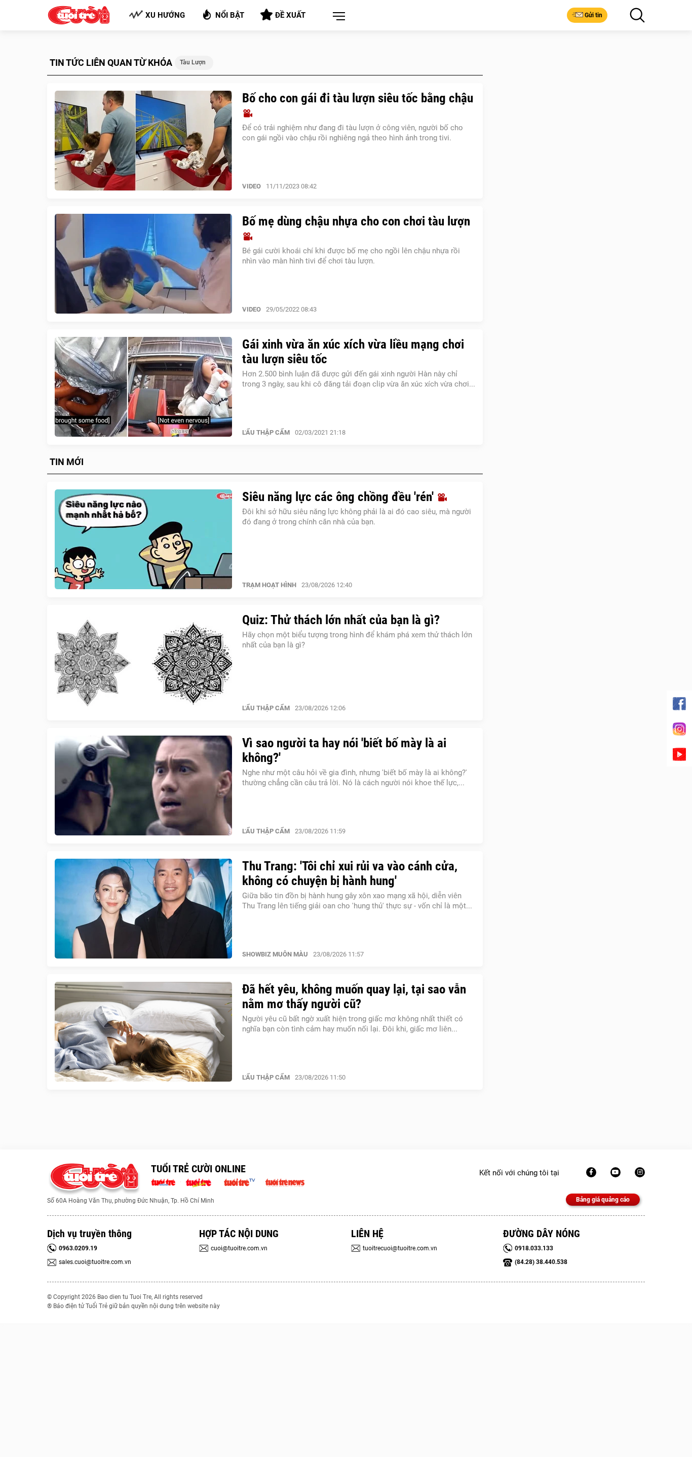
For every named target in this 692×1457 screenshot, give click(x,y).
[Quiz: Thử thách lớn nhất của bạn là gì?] (143, 662)
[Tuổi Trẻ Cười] (640, 1172)
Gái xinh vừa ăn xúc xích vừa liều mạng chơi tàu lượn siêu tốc (353, 351)
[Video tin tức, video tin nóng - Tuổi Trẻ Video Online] (243, 1181)
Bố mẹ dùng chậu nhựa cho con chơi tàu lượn (356, 221)
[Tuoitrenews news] (284, 1181)
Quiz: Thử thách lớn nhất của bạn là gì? (341, 619)
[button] (337, 16)
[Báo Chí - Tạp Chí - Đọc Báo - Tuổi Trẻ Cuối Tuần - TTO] (202, 1181)
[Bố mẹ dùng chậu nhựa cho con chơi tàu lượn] (143, 264)
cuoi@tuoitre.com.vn (239, 1248)
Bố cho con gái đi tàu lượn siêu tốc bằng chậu (357, 98)
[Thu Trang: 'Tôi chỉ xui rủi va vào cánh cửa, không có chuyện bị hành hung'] (143, 909)
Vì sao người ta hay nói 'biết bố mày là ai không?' (344, 750)
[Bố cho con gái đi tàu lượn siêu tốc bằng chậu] (143, 141)
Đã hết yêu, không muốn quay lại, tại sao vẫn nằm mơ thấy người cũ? (354, 996)
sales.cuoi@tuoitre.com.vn (95, 1262)
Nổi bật (229, 15)
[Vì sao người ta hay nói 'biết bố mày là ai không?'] (143, 786)
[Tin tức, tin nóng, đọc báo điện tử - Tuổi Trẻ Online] (166, 1181)
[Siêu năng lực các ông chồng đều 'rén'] (143, 539)
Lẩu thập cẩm (266, 432)
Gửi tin (593, 15)
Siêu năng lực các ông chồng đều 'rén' (339, 496)
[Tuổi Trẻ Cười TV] (615, 1172)
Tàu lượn (193, 62)
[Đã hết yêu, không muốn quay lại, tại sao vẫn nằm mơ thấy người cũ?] (143, 1032)
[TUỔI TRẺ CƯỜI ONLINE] (94, 1179)
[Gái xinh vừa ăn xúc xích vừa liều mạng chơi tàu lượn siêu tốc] (143, 387)
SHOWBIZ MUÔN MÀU (275, 954)
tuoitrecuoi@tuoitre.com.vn (400, 1248)
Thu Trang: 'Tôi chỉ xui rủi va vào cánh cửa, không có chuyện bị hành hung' (349, 873)
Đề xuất (290, 15)
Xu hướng (165, 15)
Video (251, 186)
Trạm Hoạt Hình (269, 585)
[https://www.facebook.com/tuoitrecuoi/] (591, 1172)
